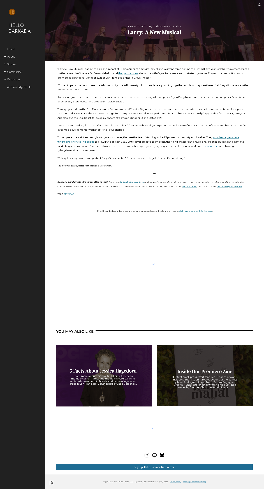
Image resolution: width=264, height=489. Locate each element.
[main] (154, 30)
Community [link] (14, 71)
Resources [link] (13, 79)
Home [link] (11, 49)
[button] (259, 5)
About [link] (11, 56)
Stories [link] (11, 64)
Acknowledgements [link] (19, 87)
